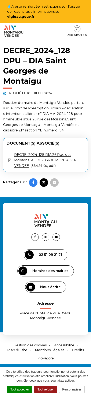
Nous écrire (50, 287)
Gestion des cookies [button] (30, 345)
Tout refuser (45, 389)
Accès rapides (77, 34)
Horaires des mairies (50, 271)
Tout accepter (19, 389)
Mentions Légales (49, 350)
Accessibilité (64, 345)
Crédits (78, 350)
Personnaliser (71, 389)
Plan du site (17, 350)
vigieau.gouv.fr (20, 17)
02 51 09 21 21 (50, 255)
